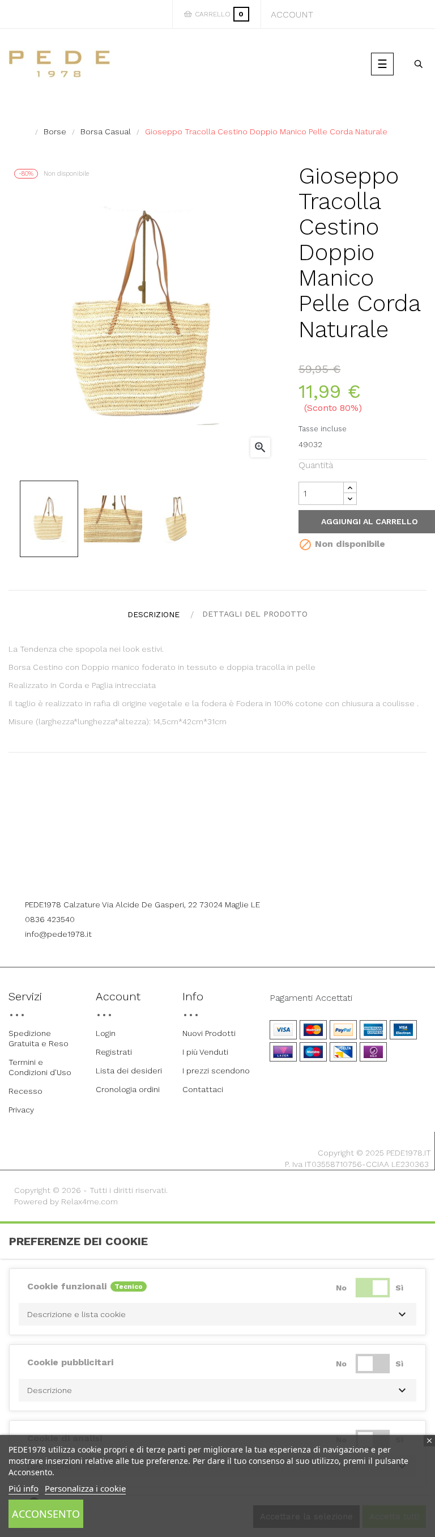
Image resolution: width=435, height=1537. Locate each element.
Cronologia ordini (128, 1089)
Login (106, 1033)
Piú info (23, 1488)
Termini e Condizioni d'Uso (39, 1067)
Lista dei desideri (129, 1070)
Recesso (25, 1091)
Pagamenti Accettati (311, 998)
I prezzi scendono (216, 1070)
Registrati (114, 1051)
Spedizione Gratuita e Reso (38, 1038)
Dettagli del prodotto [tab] (255, 613)
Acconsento (46, 1514)
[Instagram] (233, 874)
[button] (217, 1314)
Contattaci (202, 1089)
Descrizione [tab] (153, 614)
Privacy (21, 1109)
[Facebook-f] (202, 874)
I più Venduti (205, 1051)
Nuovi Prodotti (209, 1033)
